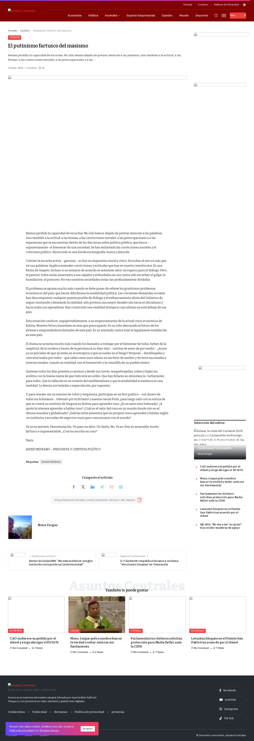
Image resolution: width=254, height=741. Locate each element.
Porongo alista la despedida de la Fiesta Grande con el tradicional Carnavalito (220, 444)
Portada (12, 30)
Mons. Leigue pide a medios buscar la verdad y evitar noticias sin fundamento (222, 482)
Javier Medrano (52, 461)
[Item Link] (36, 614)
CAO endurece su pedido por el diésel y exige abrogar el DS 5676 (221, 468)
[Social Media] (231, 690)
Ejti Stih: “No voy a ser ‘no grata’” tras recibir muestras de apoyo (221, 526)
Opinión (25, 30)
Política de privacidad (21, 730)
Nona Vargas (47, 525)
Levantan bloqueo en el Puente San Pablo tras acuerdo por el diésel (220, 512)
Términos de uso (49, 730)
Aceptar (88, 728)
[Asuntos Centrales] (22, 10)
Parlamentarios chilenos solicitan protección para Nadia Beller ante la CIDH (221, 497)
